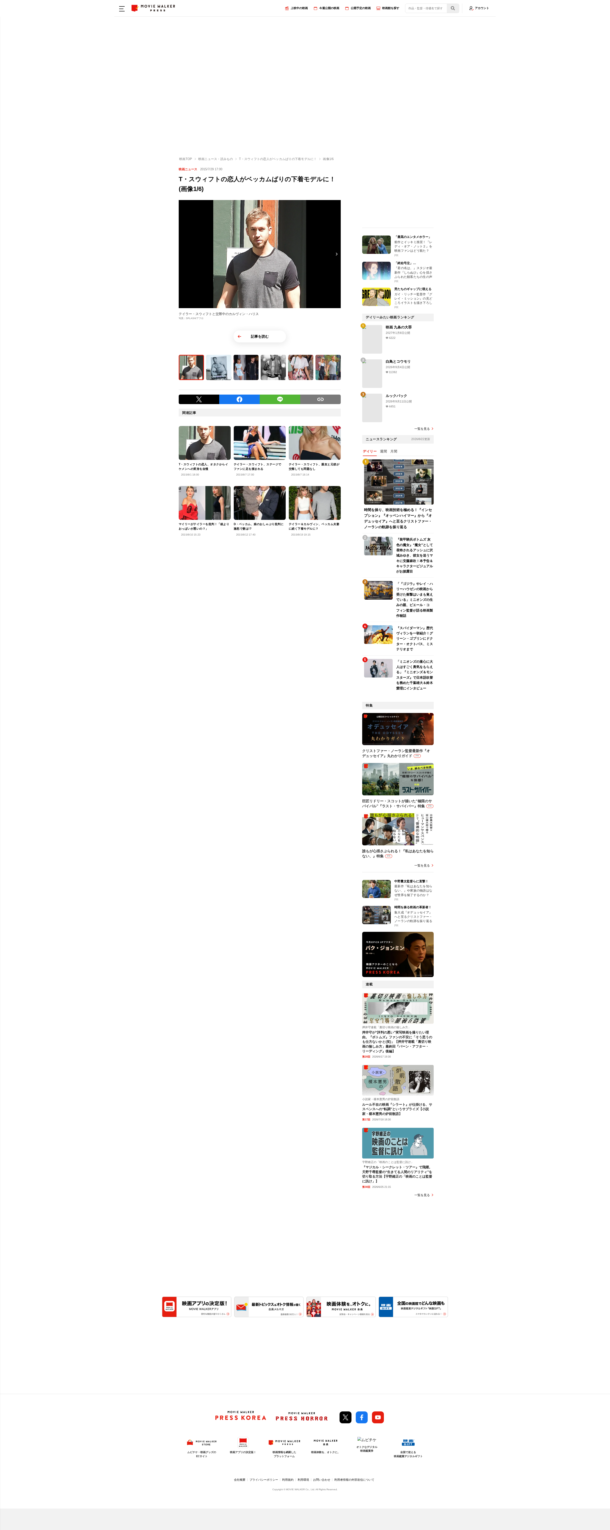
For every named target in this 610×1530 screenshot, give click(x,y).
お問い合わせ (321, 1479)
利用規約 (288, 1479)
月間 (393, 451)
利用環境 (303, 1479)
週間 (383, 451)
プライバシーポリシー (263, 1479)
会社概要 (239, 1479)
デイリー (370, 451)
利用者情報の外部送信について (354, 1479)
